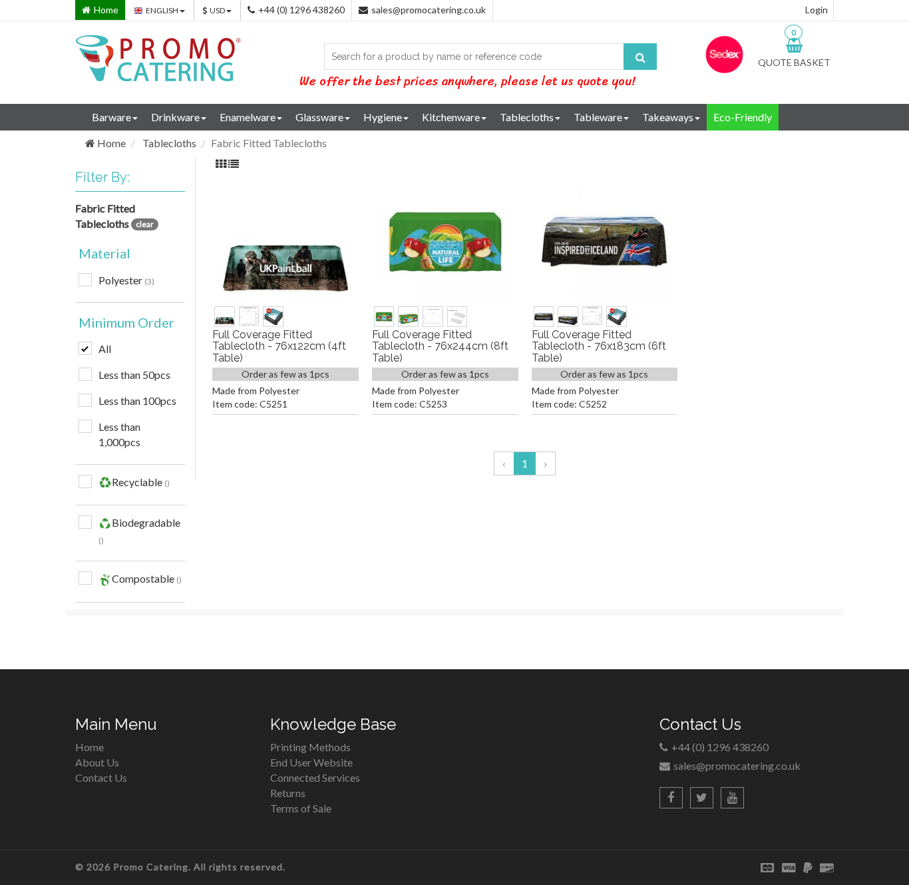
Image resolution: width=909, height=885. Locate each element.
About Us (97, 762)
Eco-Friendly (742, 117)
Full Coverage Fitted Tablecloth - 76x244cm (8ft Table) (440, 346)
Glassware (319, 117)
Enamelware (247, 117)
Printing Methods (310, 746)
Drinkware (175, 117)
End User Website (311, 762)
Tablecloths (527, 117)
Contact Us (101, 777)
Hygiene (382, 117)
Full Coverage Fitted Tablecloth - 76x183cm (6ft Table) (599, 346)
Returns (287, 792)
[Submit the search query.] (640, 56)
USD (218, 10)
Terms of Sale (300, 808)
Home (110, 143)
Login (816, 9)
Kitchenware (451, 117)
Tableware (598, 117)
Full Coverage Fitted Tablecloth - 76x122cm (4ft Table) (279, 346)
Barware (111, 117)
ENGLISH (163, 10)
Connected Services (315, 777)
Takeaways (667, 117)
